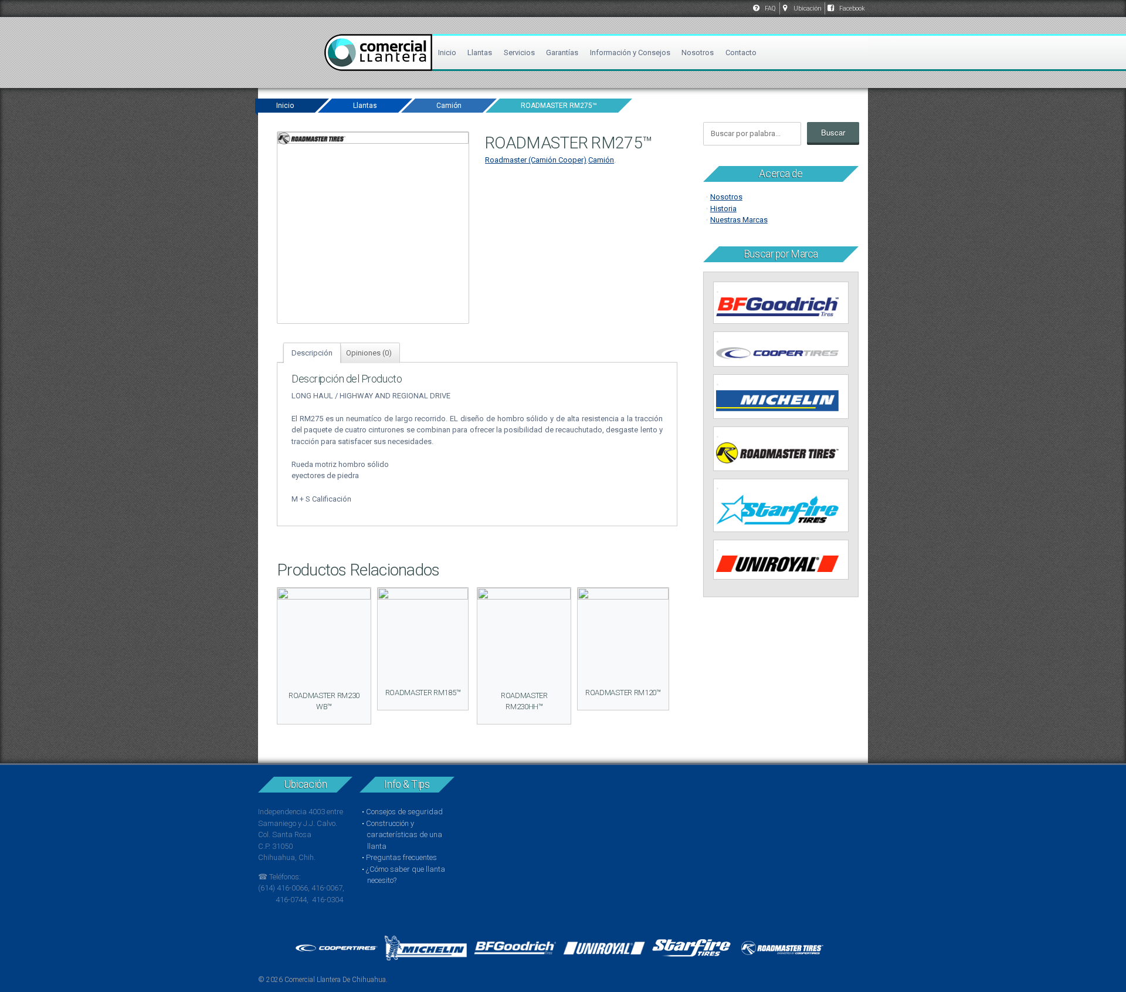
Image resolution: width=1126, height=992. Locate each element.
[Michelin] (782, 402)
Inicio (447, 52)
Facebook (852, 8)
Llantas (479, 52)
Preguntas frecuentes (401, 857)
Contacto (741, 52)
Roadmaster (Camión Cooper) (535, 159)
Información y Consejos (630, 52)
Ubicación (807, 8)
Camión (449, 105)
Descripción (312, 352)
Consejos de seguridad (404, 811)
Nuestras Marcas (739, 219)
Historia (723, 208)
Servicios (519, 52)
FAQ (770, 8)
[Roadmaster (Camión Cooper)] (782, 454)
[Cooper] (782, 355)
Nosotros (697, 52)
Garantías (562, 52)
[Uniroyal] (782, 565)
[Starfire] (782, 511)
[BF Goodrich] (782, 308)
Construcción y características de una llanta (404, 835)
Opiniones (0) (369, 352)
